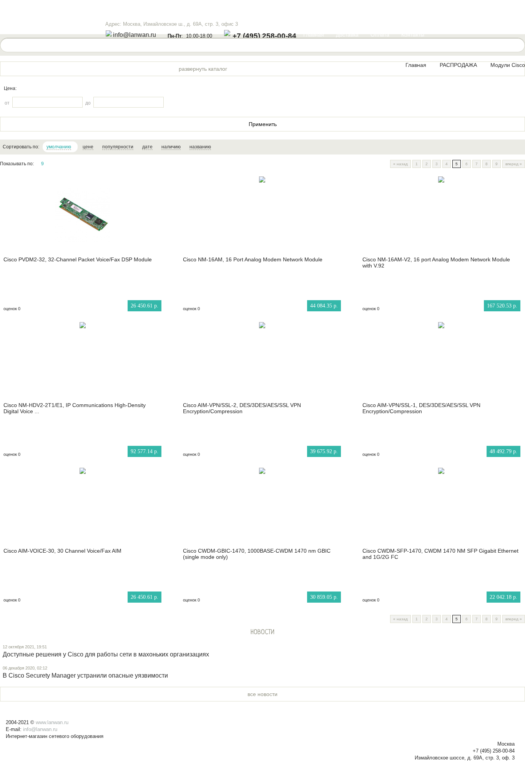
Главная (313, 35)
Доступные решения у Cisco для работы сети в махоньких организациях (106, 654)
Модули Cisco (507, 65)
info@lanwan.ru (134, 35)
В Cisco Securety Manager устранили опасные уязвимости (85, 675)
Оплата (379, 35)
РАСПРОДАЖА (458, 65)
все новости (262, 694)
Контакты (412, 35)
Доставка (347, 35)
